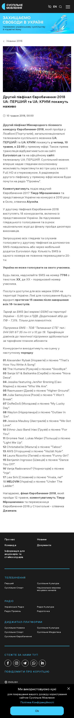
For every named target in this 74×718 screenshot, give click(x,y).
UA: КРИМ (28, 142)
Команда (10, 545)
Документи (44, 545)
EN (55, 6)
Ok (37, 710)
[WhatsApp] (33, 663)
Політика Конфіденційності (37, 702)
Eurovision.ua (12, 155)
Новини (42, 539)
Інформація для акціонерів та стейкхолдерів (14, 554)
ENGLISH (13, 682)
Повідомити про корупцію (26, 671)
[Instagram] (16, 663)
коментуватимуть (43, 497)
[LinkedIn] (42, 663)
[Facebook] (7, 663)
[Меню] (68, 6)
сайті (50, 155)
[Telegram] (25, 663)
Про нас (9, 539)
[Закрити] (68, 689)
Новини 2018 (14, 41)
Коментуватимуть (16, 188)
